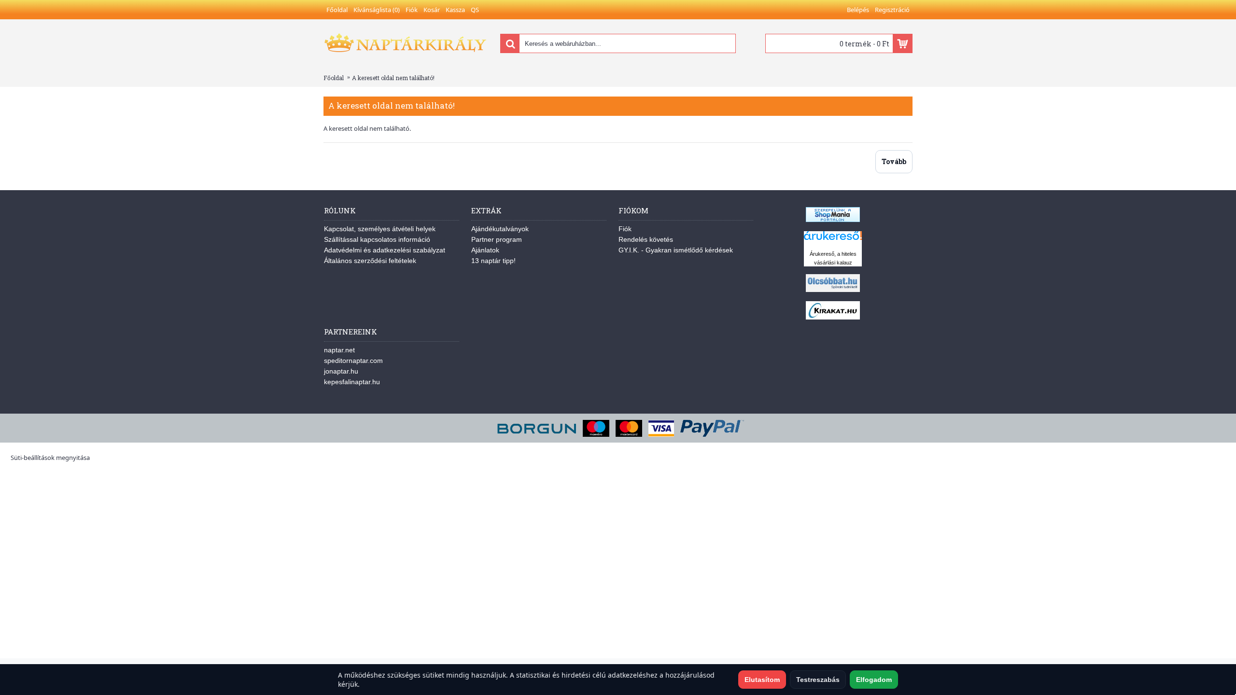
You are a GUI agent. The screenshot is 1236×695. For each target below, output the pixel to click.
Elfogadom (874, 679)
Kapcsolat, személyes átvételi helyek (379, 229)
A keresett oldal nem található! (393, 78)
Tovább (894, 161)
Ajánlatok (485, 250)
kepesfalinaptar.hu (352, 382)
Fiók (625, 229)
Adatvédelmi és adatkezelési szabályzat (384, 250)
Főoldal (333, 78)
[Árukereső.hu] (833, 240)
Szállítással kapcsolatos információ (377, 239)
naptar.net (339, 350)
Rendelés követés (645, 239)
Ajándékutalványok (500, 229)
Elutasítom (762, 679)
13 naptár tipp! (493, 260)
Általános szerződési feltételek (370, 260)
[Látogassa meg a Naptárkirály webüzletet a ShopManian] (833, 219)
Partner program (496, 239)
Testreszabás (818, 679)
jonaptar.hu (341, 371)
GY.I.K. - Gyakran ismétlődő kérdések (675, 250)
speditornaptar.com (353, 360)
